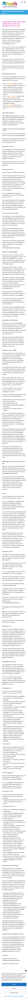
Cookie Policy (7, 996)
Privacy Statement (14, 996)
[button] (26, 970)
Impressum (21, 996)
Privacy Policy (9, 83)
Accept (14, 984)
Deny (14, 988)
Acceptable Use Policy (11, 96)
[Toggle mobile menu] (25, 2)
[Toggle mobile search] (22, 2)
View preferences (14, 992)
